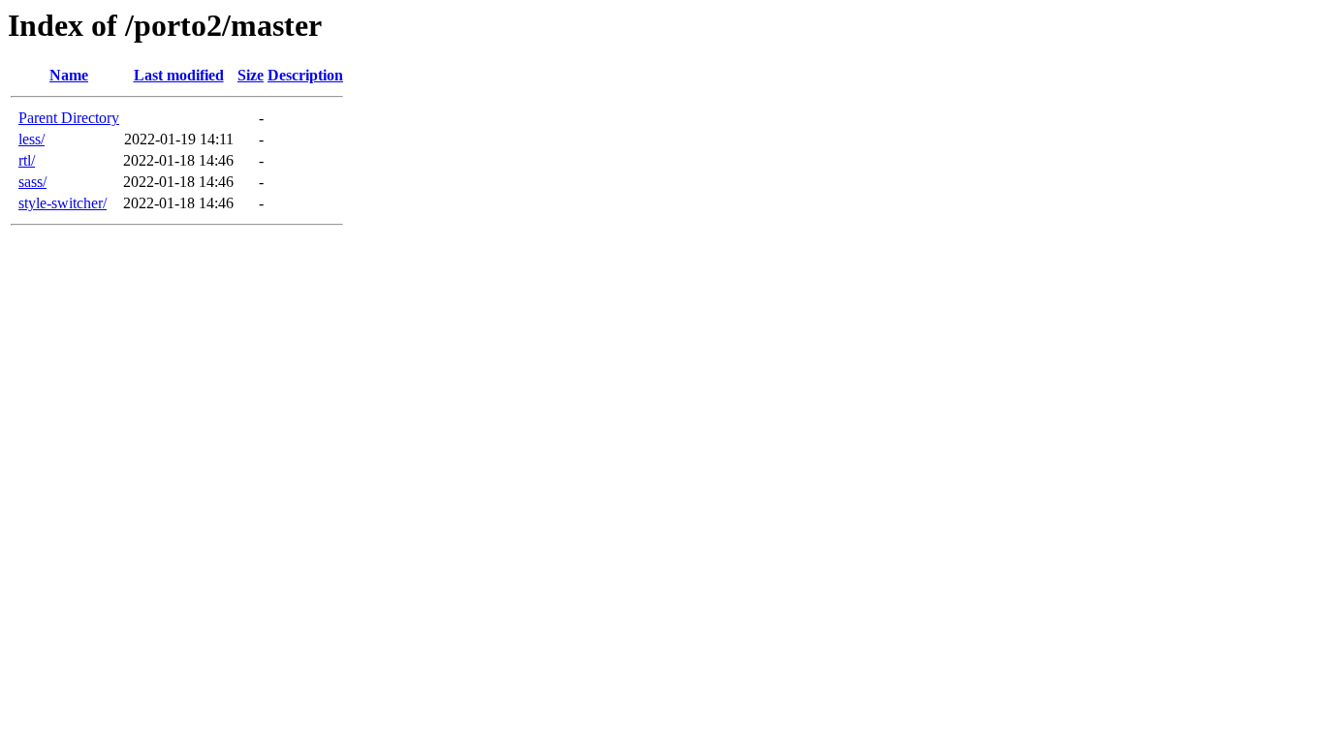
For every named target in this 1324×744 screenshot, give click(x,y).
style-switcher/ (62, 203)
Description (305, 75)
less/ (31, 139)
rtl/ (26, 160)
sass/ (32, 181)
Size (250, 75)
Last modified (179, 75)
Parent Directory (68, 117)
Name (68, 75)
